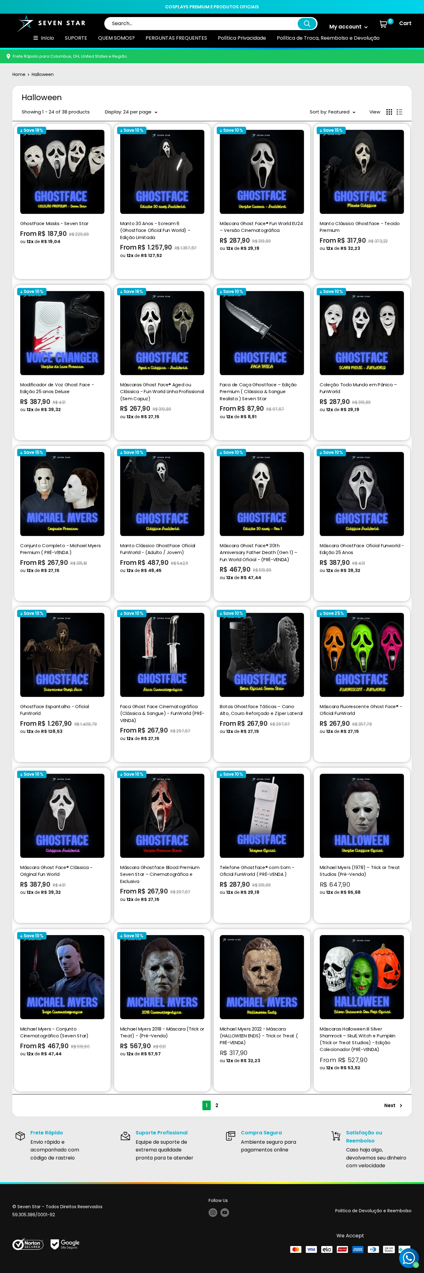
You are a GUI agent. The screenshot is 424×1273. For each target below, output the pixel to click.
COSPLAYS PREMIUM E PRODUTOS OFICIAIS (212, 7)
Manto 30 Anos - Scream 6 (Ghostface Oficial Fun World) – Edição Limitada (155, 230)
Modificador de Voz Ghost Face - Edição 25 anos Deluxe (57, 388)
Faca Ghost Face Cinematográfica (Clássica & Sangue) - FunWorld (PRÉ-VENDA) (162, 713)
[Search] (307, 23)
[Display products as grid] (389, 112)
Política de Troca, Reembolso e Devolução (328, 38)
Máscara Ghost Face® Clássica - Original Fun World (56, 871)
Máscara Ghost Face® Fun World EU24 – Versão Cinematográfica (261, 227)
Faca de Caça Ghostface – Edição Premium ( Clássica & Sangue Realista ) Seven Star (258, 391)
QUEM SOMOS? (116, 38)
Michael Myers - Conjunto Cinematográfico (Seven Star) (54, 1032)
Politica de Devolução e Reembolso (373, 1211)
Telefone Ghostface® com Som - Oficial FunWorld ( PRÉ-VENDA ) (257, 871)
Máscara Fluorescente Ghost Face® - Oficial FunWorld (360, 709)
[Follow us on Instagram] (213, 1212)
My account (346, 26)
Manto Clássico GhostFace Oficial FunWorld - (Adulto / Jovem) (157, 549)
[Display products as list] (399, 112)
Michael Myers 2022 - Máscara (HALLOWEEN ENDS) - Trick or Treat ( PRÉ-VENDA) (259, 1035)
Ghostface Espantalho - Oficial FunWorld (54, 709)
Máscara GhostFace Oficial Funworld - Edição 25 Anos (361, 549)
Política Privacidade (242, 38)
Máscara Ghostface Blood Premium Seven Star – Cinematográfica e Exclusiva (159, 874)
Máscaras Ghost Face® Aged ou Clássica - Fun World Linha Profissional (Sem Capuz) (162, 391)
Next (389, 1105)
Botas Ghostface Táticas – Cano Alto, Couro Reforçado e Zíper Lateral (261, 709)
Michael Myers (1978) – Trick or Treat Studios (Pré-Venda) (359, 871)
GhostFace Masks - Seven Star (54, 223)
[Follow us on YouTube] (224, 1212)
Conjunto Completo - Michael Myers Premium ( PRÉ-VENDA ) (60, 549)
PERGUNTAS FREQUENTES (176, 38)
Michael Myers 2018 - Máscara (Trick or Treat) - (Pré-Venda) (162, 1032)
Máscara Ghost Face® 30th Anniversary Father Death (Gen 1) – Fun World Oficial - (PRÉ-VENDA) (258, 552)
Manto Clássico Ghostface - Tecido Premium (359, 227)
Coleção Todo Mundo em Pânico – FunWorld (358, 388)
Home (18, 74)
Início (47, 38)
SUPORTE (76, 38)
